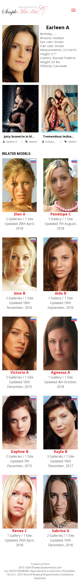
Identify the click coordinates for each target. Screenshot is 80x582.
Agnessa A (60, 372)
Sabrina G (60, 530)
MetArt (33, 141)
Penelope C (60, 214)
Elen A (19, 214)
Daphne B (20, 451)
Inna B (19, 293)
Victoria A (19, 372)
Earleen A (57, 27)
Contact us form (40, 564)
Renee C (19, 530)
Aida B (60, 293)
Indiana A (50, 141)
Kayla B (60, 451)
